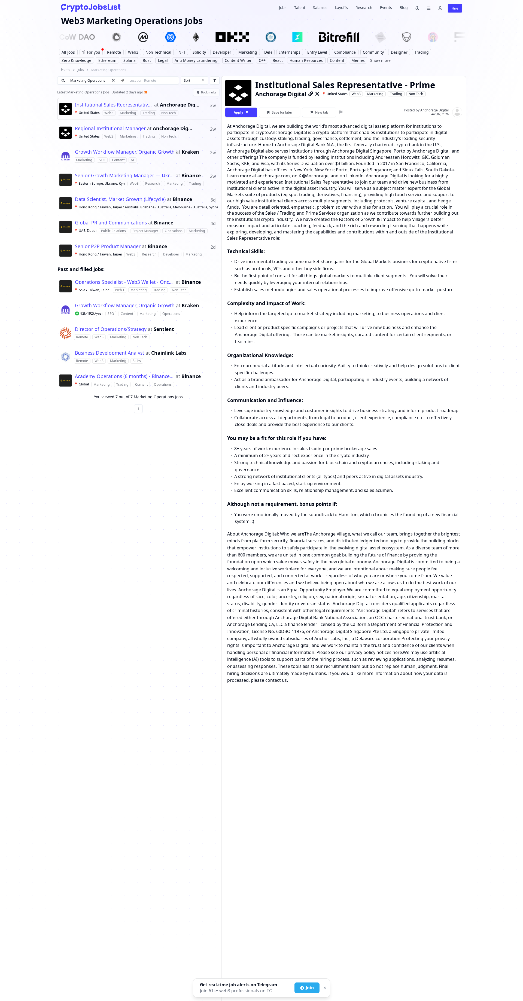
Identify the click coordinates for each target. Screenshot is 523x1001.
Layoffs (341, 7)
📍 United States (335, 94)
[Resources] (428, 8)
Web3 (356, 94)
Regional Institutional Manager (110, 128)
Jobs (283, 7)
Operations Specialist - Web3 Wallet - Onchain (124, 282)
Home (65, 69)
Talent (299, 7)
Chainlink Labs (169, 353)
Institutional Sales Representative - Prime (114, 104)
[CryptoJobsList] (90, 7)
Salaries (320, 7)
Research (363, 7)
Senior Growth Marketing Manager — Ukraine (124, 175)
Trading (396, 94)
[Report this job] (341, 112)
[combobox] (194, 80)
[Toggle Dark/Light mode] (417, 8)
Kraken (190, 152)
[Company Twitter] (317, 94)
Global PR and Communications (111, 222)
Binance (191, 175)
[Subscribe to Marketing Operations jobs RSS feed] (145, 92)
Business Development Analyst (109, 353)
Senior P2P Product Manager (108, 246)
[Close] (324, 988)
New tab (321, 112)
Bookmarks (208, 92)
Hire (455, 8)
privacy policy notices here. (375, 652)
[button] (137, 109)
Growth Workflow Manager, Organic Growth (125, 152)
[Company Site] (310, 94)
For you (93, 52)
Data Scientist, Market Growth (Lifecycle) (120, 199)
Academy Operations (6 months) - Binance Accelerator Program (124, 376)
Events (386, 7)
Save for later (282, 112)
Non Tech (416, 94)
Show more (380, 60)
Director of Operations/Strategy (111, 329)
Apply (238, 112)
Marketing (375, 94)
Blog (404, 7)
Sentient (164, 329)
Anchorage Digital (180, 104)
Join (310, 988)
